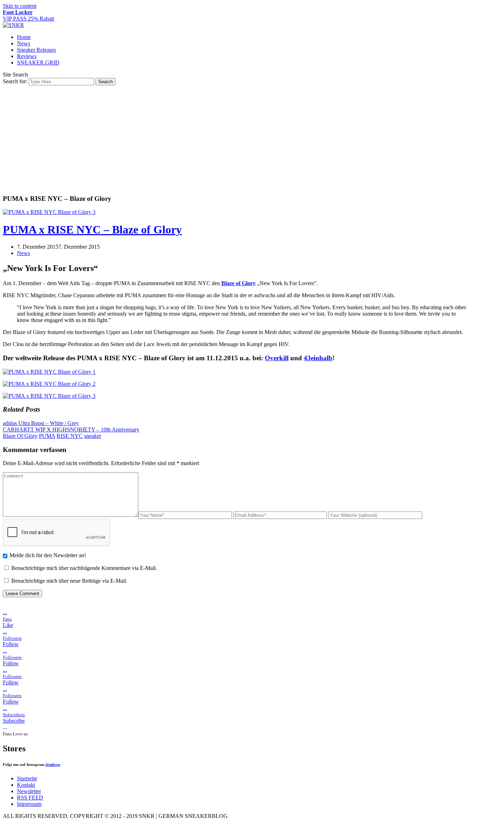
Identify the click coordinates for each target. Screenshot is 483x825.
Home (24, 37)
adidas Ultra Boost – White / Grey (41, 423)
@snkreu (52, 764)
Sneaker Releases (36, 50)
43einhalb (318, 358)
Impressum (29, 804)
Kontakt (26, 785)
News (23, 43)
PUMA (47, 436)
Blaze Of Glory (20, 436)
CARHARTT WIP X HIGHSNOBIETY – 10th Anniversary (71, 429)
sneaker (92, 436)
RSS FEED (30, 798)
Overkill (277, 358)
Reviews (26, 56)
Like (8, 625)
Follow (11, 644)
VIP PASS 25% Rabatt (28, 15)
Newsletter (29, 791)
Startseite (27, 778)
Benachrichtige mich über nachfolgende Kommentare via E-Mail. (84, 568)
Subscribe (14, 721)
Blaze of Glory (238, 283)
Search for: (15, 81)
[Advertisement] (241, 138)
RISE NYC (70, 436)
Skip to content (19, 6)
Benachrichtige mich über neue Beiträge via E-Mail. (69, 581)
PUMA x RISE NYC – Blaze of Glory (92, 229)
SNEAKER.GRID (38, 63)
